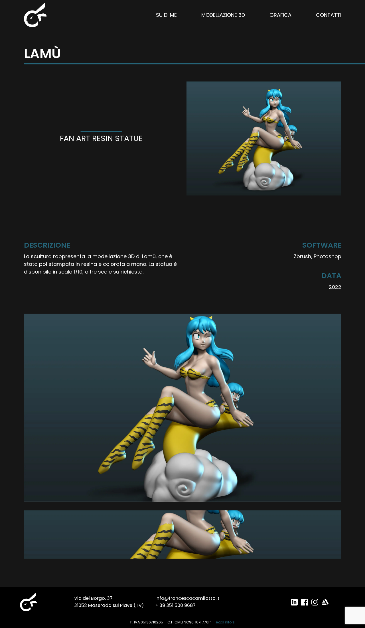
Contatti (328, 15)
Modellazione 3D (223, 15)
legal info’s (225, 622)
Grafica (280, 15)
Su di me (166, 15)
